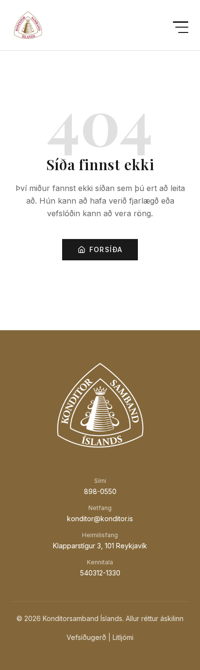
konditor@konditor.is (100, 518)
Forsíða (106, 249)
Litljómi (123, 637)
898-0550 (100, 491)
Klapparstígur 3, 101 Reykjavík (100, 546)
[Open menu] (180, 27)
